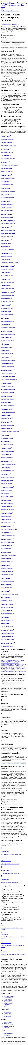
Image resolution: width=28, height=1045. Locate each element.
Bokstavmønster (8, 1000)
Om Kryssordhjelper (9, 1026)
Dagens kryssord (8, 999)
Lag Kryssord (7, 1004)
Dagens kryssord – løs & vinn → (10, 24)
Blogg (5, 1006)
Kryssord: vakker (8, 1014)
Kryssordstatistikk (8, 1003)
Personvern (6, 1027)
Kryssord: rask (7, 1016)
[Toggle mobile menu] (2, 9)
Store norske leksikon (9, 1025)
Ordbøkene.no (7, 1023)
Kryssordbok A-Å (8, 1002)
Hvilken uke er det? (8, 1033)
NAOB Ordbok (8, 1022)
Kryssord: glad (7, 1012)
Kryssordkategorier (8, 997)
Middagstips (7, 1035)
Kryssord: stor (7, 1013)
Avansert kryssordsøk (9, 996)
